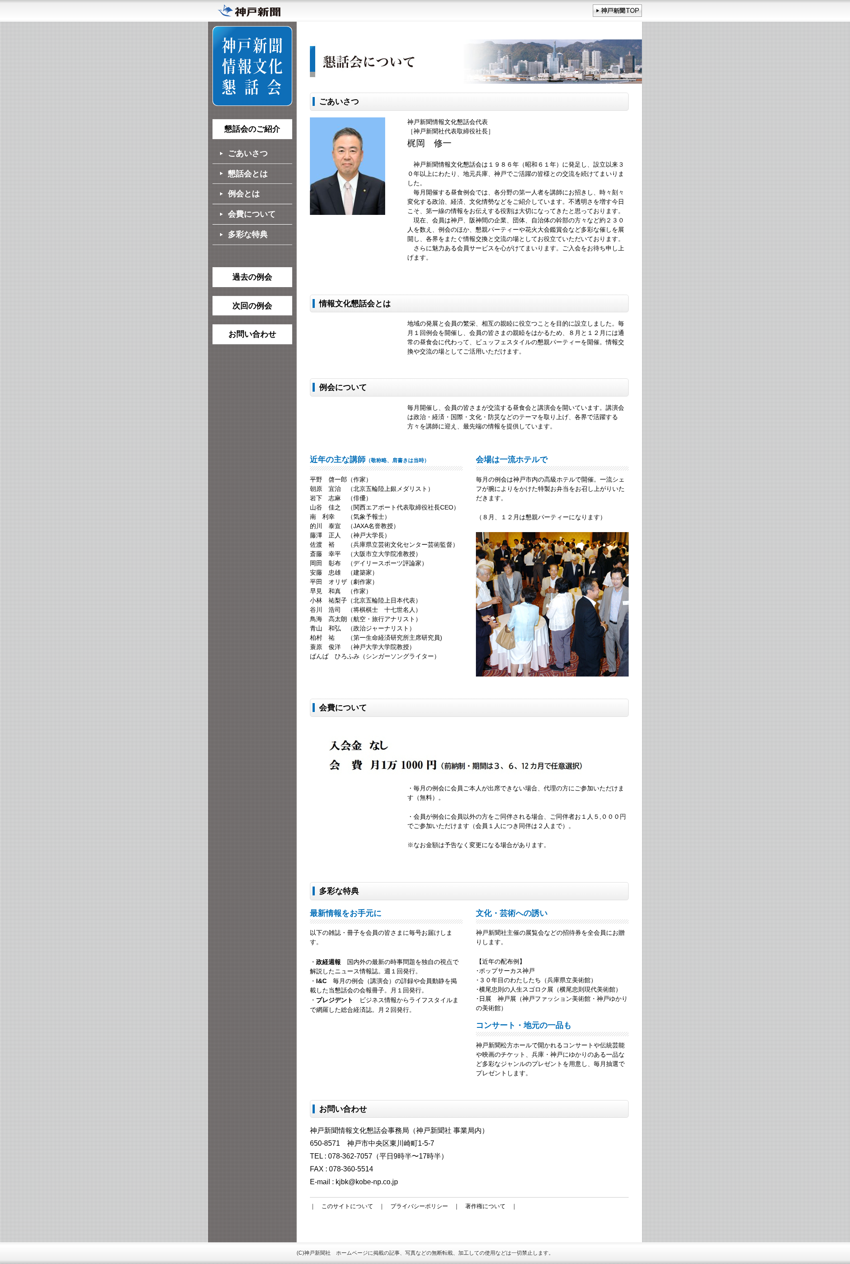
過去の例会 (252, 276)
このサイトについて (347, 1206)
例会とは (244, 193)
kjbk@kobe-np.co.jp (367, 1182)
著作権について (485, 1206)
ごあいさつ (248, 153)
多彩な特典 (248, 234)
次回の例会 (252, 305)
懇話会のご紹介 (252, 128)
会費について (252, 214)
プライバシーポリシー (419, 1206)
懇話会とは (248, 173)
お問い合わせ (252, 334)
